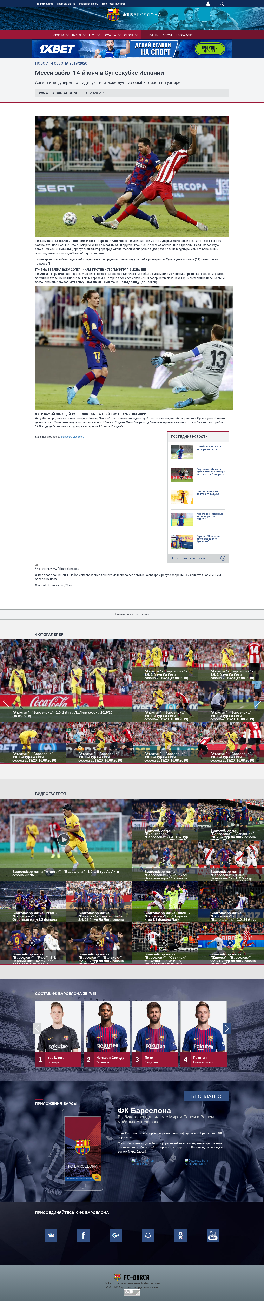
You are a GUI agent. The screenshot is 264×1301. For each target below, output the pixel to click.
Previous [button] (37, 1028)
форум (167, 35)
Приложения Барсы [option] (56, 1103)
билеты (153, 35)
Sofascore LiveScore (72, 436)
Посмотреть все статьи (188, 558)
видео (76, 35)
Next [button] (227, 1028)
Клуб (92, 35)
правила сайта (66, 3)
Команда (110, 35)
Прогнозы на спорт (113, 3)
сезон (128, 35)
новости (58, 35)
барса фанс (184, 35)
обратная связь (88, 3)
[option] (132, 701)
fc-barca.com (45, 3)
